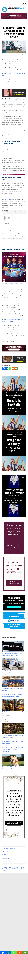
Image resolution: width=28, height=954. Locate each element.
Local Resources (5, 851)
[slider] (12, 516)
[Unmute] (19, 516)
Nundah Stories (5, 845)
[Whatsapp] (10, 368)
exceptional (8, 199)
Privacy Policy (4, 867)
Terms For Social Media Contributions (12, 868)
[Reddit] (13, 368)
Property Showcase (6, 858)
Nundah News (4, 866)
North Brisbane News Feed (9, 638)
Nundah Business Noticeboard (8, 848)
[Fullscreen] (24, 516)
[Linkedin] (6, 368)
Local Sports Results (6, 862)
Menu (24, 3)
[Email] (16, 368)
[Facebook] (3, 368)
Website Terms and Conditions (14, 867)
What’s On (4, 855)
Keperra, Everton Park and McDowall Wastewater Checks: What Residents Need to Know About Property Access (13, 749)
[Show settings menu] (22, 516)
